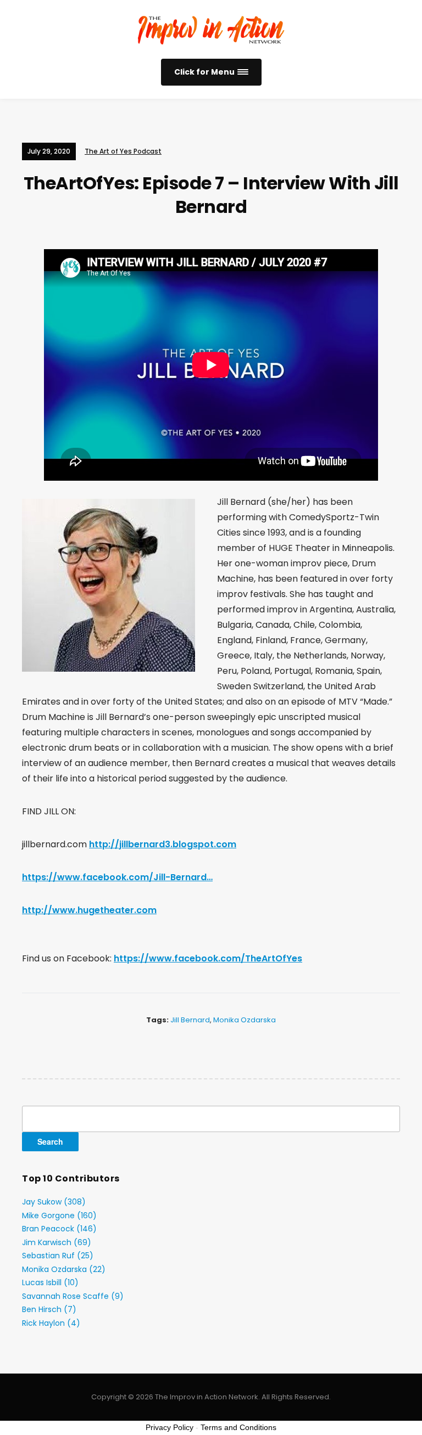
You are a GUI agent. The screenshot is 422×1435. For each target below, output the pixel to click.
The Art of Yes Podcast (123, 151)
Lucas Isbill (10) (50, 1282)
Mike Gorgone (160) (59, 1215)
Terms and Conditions (238, 1427)
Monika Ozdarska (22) (64, 1269)
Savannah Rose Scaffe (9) (73, 1296)
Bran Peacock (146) (59, 1228)
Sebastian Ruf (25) (57, 1255)
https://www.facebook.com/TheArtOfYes (208, 958)
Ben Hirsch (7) (49, 1309)
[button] (211, 72)
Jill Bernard (190, 1020)
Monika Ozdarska (244, 1020)
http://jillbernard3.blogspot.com (162, 844)
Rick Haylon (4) (51, 1323)
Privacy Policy (169, 1427)
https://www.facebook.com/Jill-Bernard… (117, 877)
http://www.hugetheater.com (89, 910)
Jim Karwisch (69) (56, 1242)
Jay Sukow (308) (54, 1201)
